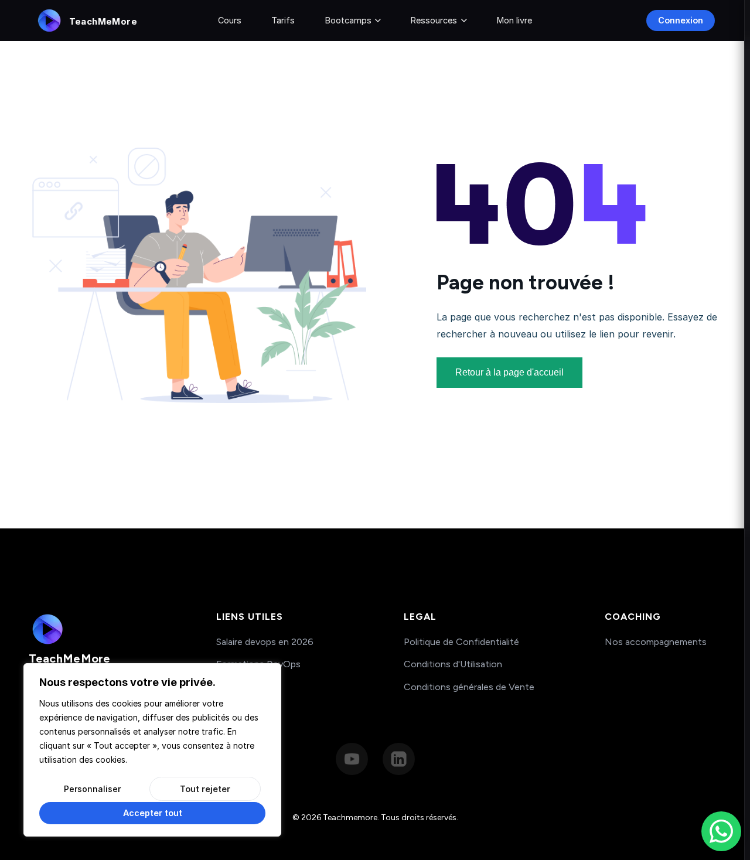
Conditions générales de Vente (469, 686)
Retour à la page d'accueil (509, 372)
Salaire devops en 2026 (264, 641)
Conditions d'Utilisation (453, 664)
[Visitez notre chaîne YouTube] (352, 759)
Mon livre (514, 20)
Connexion (680, 20)
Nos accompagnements (656, 641)
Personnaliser (92, 789)
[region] (152, 750)
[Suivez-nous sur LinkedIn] (399, 759)
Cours (229, 20)
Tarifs (283, 20)
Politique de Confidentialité (461, 641)
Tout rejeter (205, 789)
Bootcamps (348, 20)
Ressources (434, 20)
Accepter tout (152, 813)
